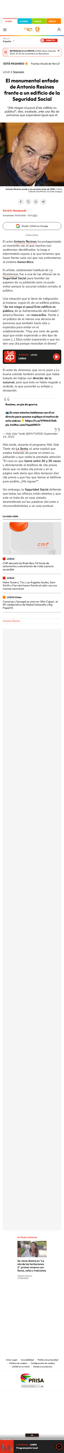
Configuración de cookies (43, 1363)
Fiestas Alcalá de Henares (46, 63)
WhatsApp (36, 202)
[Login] (59, 30)
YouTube (25, 1291)
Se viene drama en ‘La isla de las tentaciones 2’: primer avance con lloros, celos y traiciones (31, 1265)
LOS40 (8, 21)
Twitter (28, 202)
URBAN (52, 21)
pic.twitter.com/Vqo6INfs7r (23, 424)
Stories (52, 1291)
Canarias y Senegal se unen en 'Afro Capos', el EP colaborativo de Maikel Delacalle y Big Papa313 (30, 604)
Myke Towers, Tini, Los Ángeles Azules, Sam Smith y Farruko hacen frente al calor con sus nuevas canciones (30, 585)
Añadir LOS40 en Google (34, 226)
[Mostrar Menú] (5, 30)
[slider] (32, 1439)
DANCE (37, 21)
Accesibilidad (27, 1360)
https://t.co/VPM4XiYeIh (40, 420)
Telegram (43, 202)
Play (59, 1446)
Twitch (45, 1291)
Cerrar (58, 50)
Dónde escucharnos (42, 1366)
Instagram (11, 1291)
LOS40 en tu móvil (21, 1366)
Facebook (21, 202)
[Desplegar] (32, 1435)
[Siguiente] (59, 63)
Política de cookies (18, 1363)
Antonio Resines (11, 621)
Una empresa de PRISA (32, 1378)
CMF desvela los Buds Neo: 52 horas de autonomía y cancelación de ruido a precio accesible (28, 566)
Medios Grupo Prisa (32, 1386)
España (7, 41)
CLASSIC (24, 21)
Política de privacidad (48, 1360)
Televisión (18, 72)
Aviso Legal (11, 1360)
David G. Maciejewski (14, 210)
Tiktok (18, 1291)
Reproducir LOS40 (56, 356)
